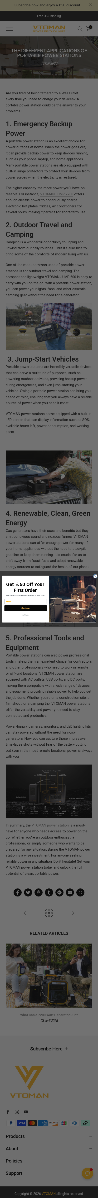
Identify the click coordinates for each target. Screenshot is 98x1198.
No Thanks (25, 615)
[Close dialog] (95, 576)
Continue (25, 608)
